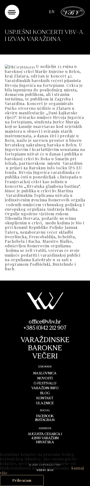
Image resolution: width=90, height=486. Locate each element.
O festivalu (45, 383)
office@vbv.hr (45, 322)
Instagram (45, 420)
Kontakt (45, 398)
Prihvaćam (21, 480)
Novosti (45, 378)
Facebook (45, 416)
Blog (45, 393)
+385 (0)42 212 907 (45, 328)
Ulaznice (45, 403)
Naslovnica (45, 373)
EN (52, 12)
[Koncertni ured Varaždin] (72, 11)
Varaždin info (45, 388)
